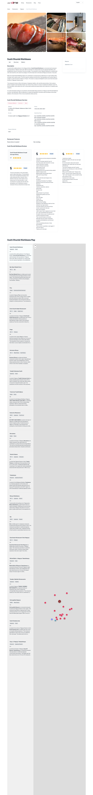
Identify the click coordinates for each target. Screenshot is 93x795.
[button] (55, 620)
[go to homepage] (12, 3)
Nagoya (22, 9)
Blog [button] (35, 2)
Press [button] (39, 2)
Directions (16, 62)
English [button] (78, 2)
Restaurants (15, 9)
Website (23, 62)
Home (8, 9)
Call (10, 62)
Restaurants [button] (29, 2)
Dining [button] (22, 2)
